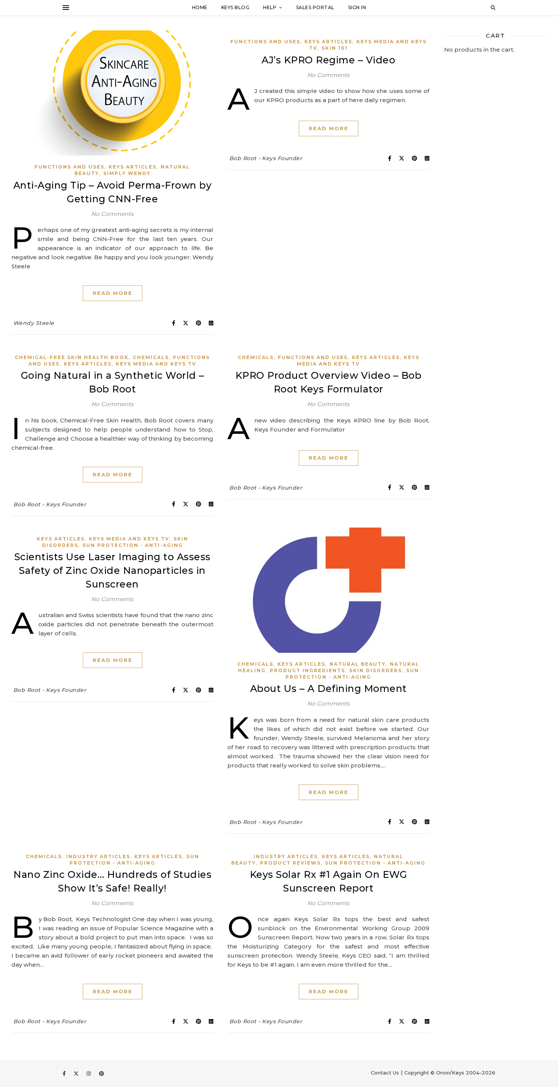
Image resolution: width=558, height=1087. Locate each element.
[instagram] (89, 1073)
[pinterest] (101, 1073)
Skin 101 (335, 48)
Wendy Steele (33, 323)
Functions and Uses (69, 167)
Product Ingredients (307, 670)
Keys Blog (235, 7)
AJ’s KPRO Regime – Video (328, 60)
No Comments (112, 213)
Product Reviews (290, 863)
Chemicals (151, 357)
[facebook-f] (65, 1073)
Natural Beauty (357, 664)
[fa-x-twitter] (77, 1073)
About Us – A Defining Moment (328, 688)
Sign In (357, 7)
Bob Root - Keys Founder (266, 158)
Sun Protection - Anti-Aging (132, 545)
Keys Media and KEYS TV (156, 364)
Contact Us (385, 1073)
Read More (112, 293)
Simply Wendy (127, 173)
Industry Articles (98, 856)
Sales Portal (315, 7)
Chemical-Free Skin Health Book (72, 357)
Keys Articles (132, 167)
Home (200, 7)
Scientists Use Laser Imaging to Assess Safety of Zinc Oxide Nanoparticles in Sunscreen (112, 570)
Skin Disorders (375, 670)
